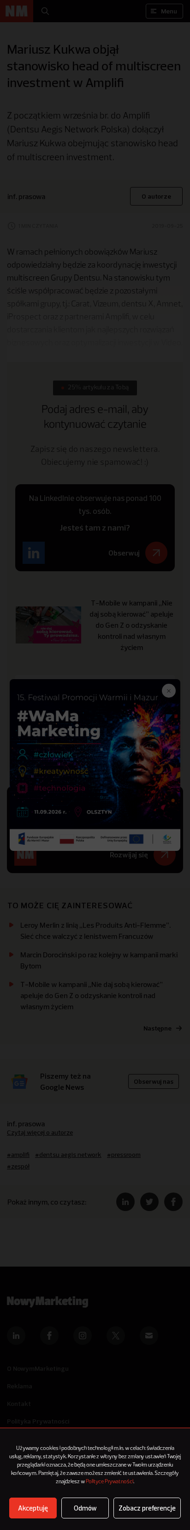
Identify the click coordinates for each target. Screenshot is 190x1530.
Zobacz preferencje (147, 1508)
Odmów (85, 1508)
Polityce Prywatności (109, 1482)
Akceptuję (33, 1508)
